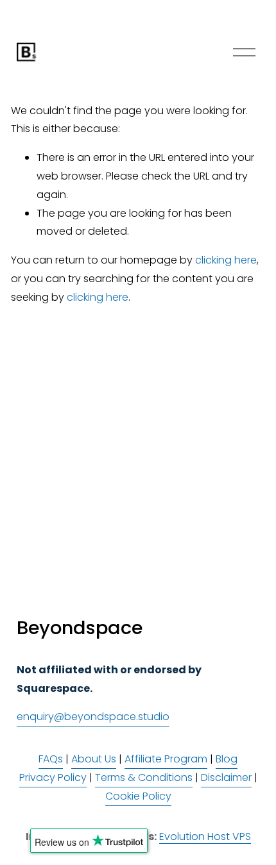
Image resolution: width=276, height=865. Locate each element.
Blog (226, 759)
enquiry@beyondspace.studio (93, 716)
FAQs (51, 759)
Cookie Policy (138, 796)
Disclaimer (226, 777)
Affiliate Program (166, 759)
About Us (93, 759)
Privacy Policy (53, 777)
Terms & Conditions (144, 777)
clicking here (226, 260)
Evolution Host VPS (205, 836)
